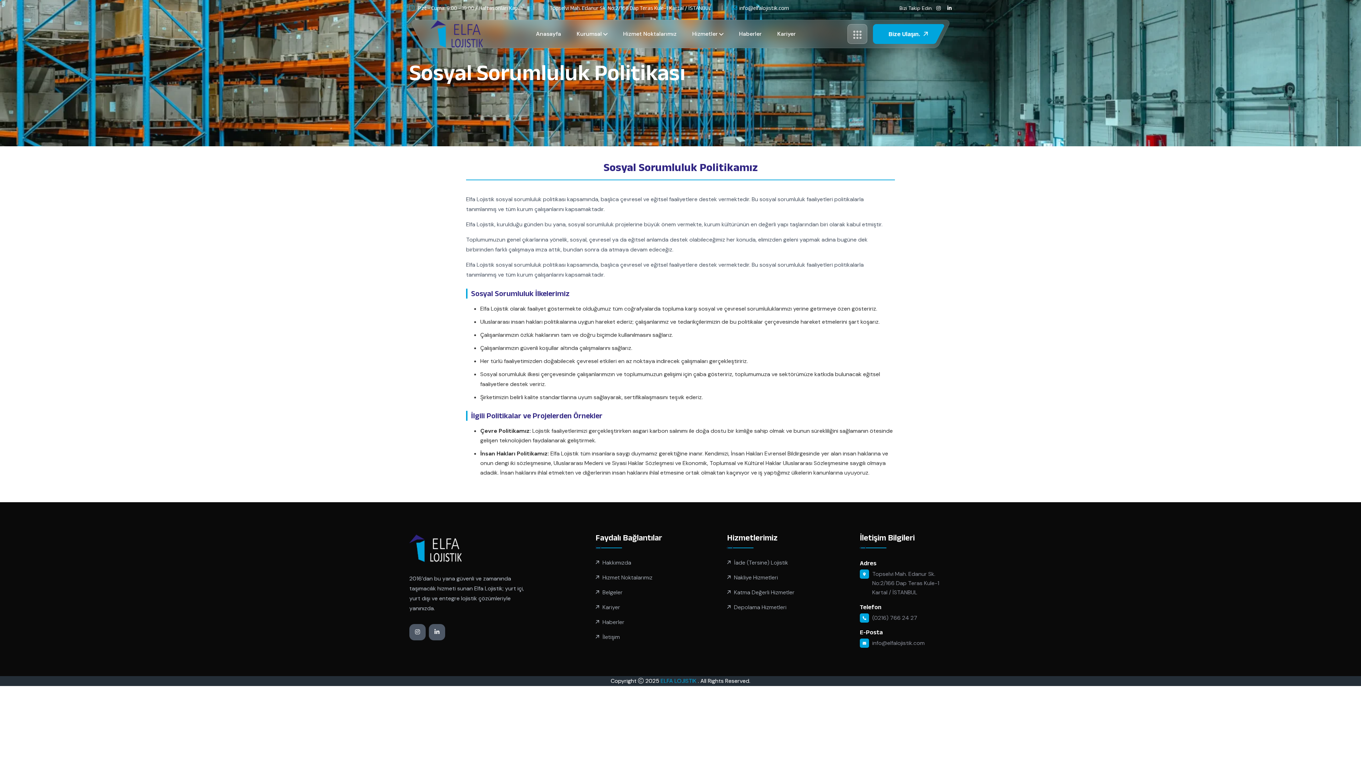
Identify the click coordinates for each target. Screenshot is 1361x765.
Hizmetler (705, 34)
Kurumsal (589, 34)
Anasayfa (548, 34)
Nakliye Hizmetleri (756, 577)
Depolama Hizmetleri (760, 607)
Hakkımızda (617, 562)
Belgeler (613, 592)
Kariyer (786, 34)
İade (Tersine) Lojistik (761, 562)
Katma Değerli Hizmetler (764, 592)
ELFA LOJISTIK (679, 681)
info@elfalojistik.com (764, 8)
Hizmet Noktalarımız (650, 34)
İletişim (611, 637)
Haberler (750, 34)
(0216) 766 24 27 (894, 618)
